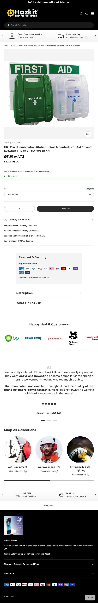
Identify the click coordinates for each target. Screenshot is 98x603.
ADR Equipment (17, 467)
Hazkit (6, 143)
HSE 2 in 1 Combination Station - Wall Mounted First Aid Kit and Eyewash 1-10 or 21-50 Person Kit (45, 46)
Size (6, 189)
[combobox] (49, 25)
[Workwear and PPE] (48, 449)
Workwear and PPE (49, 467)
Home (6, 46)
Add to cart (65, 209)
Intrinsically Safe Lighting (80, 468)
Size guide (90, 189)
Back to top (49, 505)
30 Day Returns (18, 241)
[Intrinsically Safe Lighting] (80, 449)
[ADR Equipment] (17, 449)
